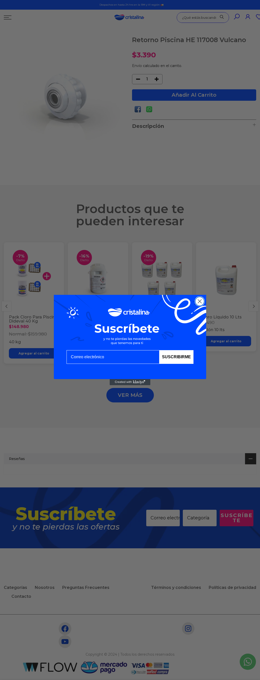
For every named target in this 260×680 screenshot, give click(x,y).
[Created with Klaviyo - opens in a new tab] (130, 382)
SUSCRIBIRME (176, 357)
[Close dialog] (199, 301)
